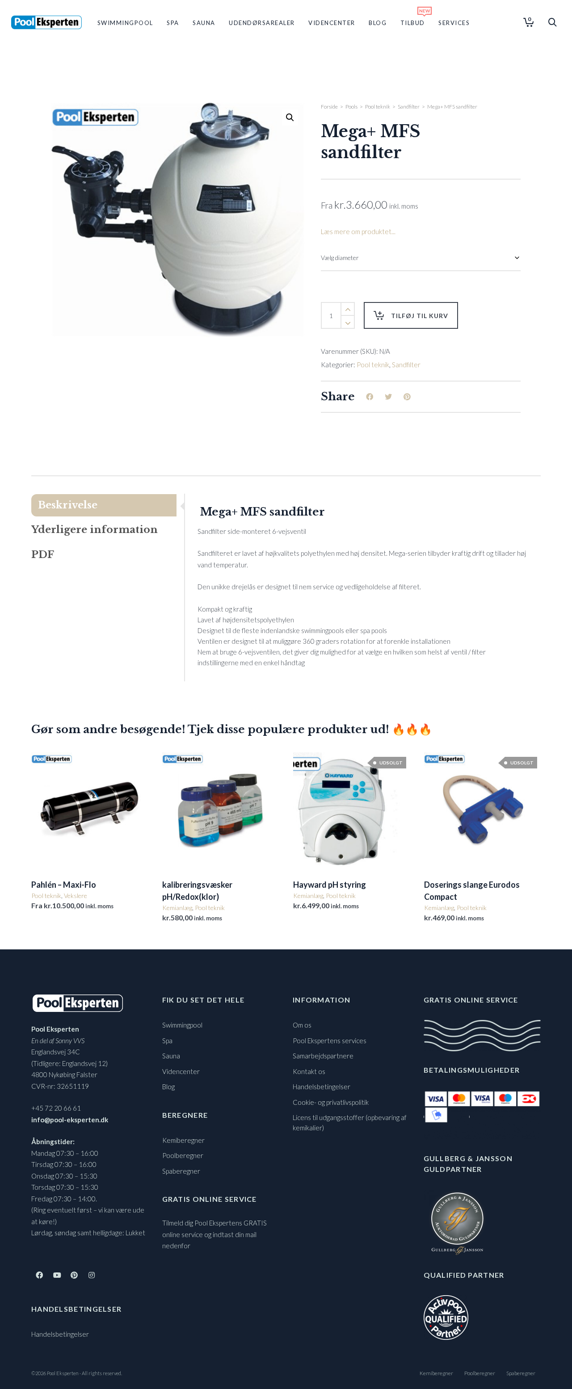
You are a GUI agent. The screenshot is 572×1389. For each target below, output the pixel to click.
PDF (42, 555)
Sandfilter (409, 106)
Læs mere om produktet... (358, 231)
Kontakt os (309, 1071)
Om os (302, 1025)
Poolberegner (182, 1155)
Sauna (171, 1056)
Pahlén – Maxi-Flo (63, 885)
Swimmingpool (182, 1025)
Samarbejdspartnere (323, 1056)
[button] (290, 117)
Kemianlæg (177, 907)
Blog (168, 1087)
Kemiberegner (183, 1140)
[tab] (107, 505)
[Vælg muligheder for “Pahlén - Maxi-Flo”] (52, 849)
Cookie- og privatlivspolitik (331, 1102)
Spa (167, 1041)
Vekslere (75, 895)
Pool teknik (377, 106)
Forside (329, 106)
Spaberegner (181, 1171)
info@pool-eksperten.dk (69, 1120)
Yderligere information (94, 530)
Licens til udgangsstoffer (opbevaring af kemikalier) (350, 1122)
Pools (351, 106)
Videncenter (181, 1071)
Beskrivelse (67, 505)
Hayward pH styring (329, 885)
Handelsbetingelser (60, 1334)
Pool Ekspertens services (329, 1041)
